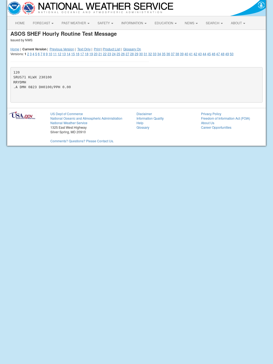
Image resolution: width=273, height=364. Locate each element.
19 (91, 53)
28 (132, 53)
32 (150, 53)
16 (77, 53)
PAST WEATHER (74, 23)
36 (168, 53)
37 (173, 53)
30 (141, 53)
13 (64, 53)
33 (154, 53)
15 (73, 53)
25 (118, 53)
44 (204, 53)
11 (55, 53)
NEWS (190, 23)
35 (164, 53)
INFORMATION (132, 23)
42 (195, 53)
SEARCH (213, 23)
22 (105, 53)
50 (232, 53)
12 (59, 53)
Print (97, 49)
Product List (111, 49)
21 (100, 53)
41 (191, 53)
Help (139, 122)
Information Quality (150, 118)
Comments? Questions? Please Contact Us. (82, 141)
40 (186, 53)
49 (227, 53)
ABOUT (237, 23)
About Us (207, 122)
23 (109, 53)
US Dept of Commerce (66, 113)
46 (213, 53)
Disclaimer (144, 113)
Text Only (84, 49)
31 (145, 53)
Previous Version (62, 49)
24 (114, 53)
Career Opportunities (216, 127)
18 (87, 53)
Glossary (142, 127)
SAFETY (104, 23)
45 (209, 53)
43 (200, 53)
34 (159, 53)
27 (127, 53)
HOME (20, 23)
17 (82, 53)
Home (14, 49)
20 (96, 53)
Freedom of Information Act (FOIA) (225, 118)
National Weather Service (68, 122)
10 (50, 53)
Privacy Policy (211, 113)
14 (68, 53)
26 (123, 53)
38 (177, 53)
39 (182, 53)
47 (218, 53)
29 (136, 53)
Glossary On (132, 49)
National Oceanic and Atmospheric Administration (86, 118)
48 (222, 53)
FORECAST (42, 23)
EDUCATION (164, 23)
